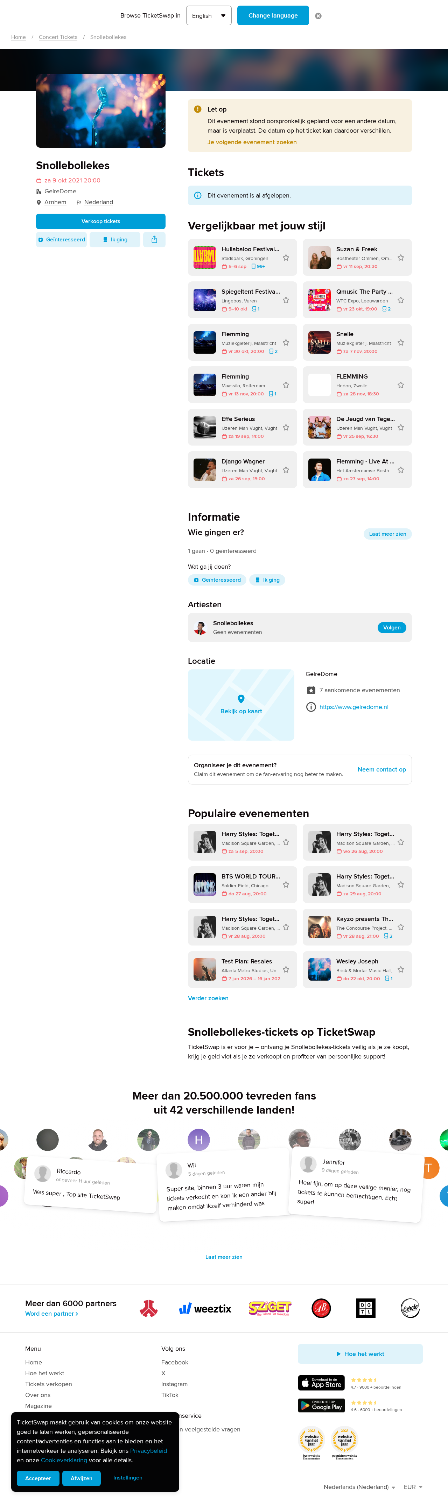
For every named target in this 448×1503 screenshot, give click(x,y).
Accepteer (38, 1478)
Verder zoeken (208, 998)
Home (18, 37)
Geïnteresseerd (65, 239)
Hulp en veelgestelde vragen (200, 1429)
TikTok (169, 1395)
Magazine (38, 1406)
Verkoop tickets (101, 221)
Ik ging (119, 239)
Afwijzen (81, 1478)
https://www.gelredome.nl (354, 707)
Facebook (174, 1362)
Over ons (37, 1395)
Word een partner (49, 1313)
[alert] (95, 1452)
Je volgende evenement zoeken (252, 142)
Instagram (174, 1384)
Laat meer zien (387, 533)
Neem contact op (382, 769)
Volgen (392, 627)
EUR (410, 1487)
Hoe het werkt (44, 1373)
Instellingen (127, 1477)
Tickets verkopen (48, 1384)
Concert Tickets (58, 37)
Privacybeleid (148, 1451)
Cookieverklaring (64, 1460)
